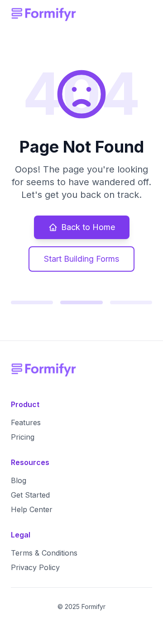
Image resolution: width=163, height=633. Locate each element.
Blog (18, 480)
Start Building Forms (81, 259)
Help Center (32, 509)
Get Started (30, 494)
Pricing (22, 436)
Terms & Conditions (44, 552)
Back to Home (88, 227)
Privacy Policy (35, 567)
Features (26, 422)
